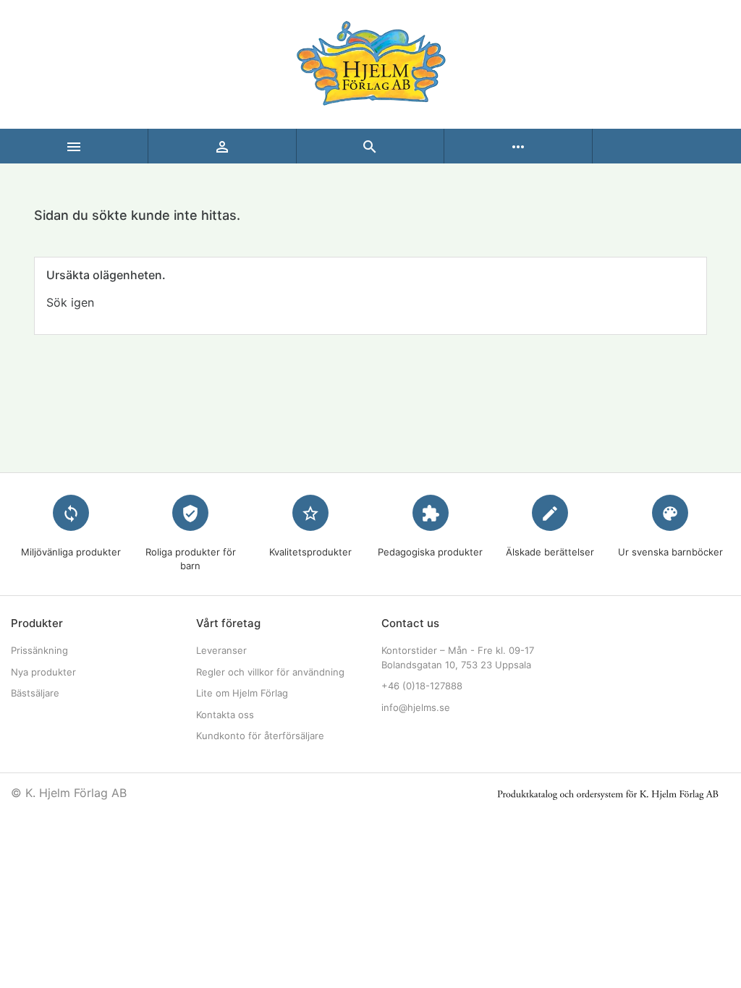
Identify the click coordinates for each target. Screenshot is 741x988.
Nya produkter (43, 672)
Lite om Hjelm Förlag (242, 693)
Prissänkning (39, 650)
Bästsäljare (35, 693)
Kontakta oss (225, 714)
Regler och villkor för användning (270, 672)
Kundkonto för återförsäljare (260, 735)
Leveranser (221, 650)
